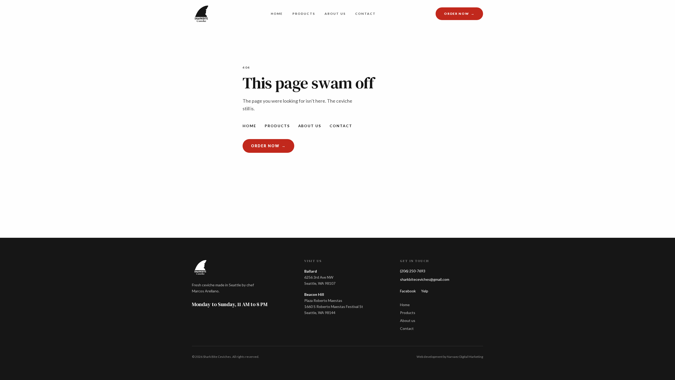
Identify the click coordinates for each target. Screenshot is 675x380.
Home (277, 14)
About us (335, 14)
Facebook (408, 291)
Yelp (424, 291)
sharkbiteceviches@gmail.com (424, 279)
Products (303, 14)
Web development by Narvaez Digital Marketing (450, 357)
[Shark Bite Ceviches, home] (201, 13)
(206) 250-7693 (412, 271)
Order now (463, 15)
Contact (365, 14)
